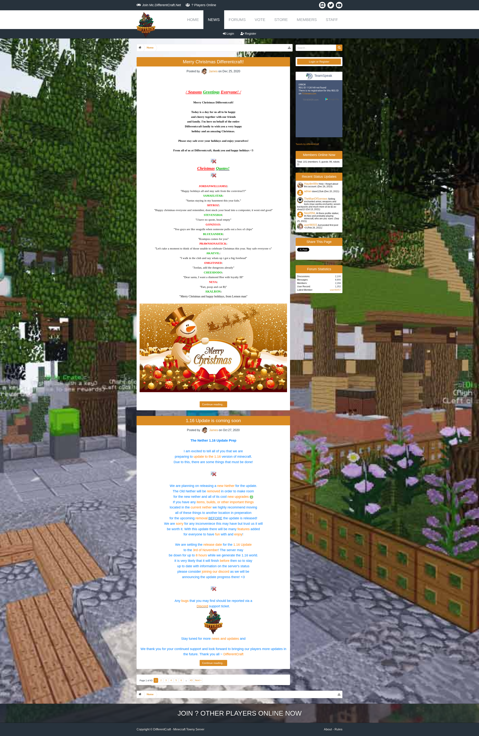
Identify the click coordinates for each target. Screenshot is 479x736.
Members (307, 19)
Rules (338, 729)
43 (191, 680)
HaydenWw (311, 183)
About (328, 729)
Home (193, 19)
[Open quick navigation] (289, 47)
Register (250, 33)
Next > (198, 680)
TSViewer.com (309, 93)
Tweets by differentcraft (307, 144)
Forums (237, 19)
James (213, 71)
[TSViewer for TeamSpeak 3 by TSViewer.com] (309, 100)
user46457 (335, 290)
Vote (260, 19)
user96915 (310, 224)
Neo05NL (310, 213)
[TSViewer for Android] (332, 100)
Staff (332, 19)
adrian (308, 191)
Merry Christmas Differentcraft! (213, 61)
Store (281, 19)
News (214, 19)
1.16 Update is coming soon (213, 420)
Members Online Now (319, 155)
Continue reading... (213, 404)
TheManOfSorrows (315, 198)
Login (230, 33)
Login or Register (319, 61)
